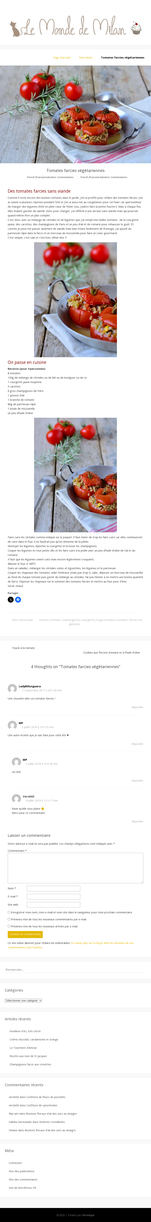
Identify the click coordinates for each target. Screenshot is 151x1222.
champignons (71, 620)
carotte (44, 620)
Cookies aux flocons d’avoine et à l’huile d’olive (111, 652)
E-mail (13, 896)
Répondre (137, 707)
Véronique (88, 1215)
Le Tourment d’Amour (23, 1047)
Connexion (15, 1163)
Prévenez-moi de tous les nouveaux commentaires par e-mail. (49, 919)
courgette (87, 620)
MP (21, 723)
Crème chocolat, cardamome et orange (34, 1039)
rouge (99, 620)
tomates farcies (127, 620)
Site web (13, 904)
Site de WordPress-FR (22, 1188)
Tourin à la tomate (23, 648)
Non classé (85, 57)
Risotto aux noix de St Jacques (28, 1056)
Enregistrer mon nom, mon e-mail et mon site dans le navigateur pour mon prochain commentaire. (72, 912)
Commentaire (17, 850)
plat (30, 620)
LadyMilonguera (30, 686)
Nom (12, 888)
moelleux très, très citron (25, 1031)
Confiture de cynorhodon (41, 1105)
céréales (55, 620)
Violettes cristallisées (52, 1122)
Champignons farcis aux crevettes (30, 1064)
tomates (110, 620)
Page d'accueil (61, 57)
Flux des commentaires (23, 1179)
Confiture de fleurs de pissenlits (45, 1097)
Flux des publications (21, 1171)
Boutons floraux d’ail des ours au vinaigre (51, 1113)
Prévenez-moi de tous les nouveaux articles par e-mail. (44, 926)
